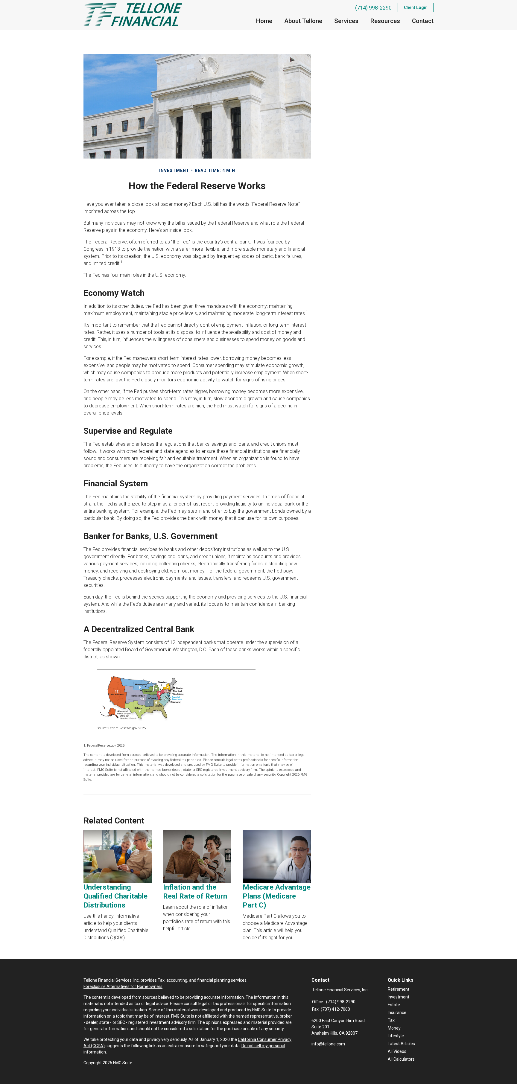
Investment (398, 997)
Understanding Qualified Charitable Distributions (115, 896)
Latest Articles (401, 1043)
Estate (394, 1004)
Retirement (398, 989)
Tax (391, 1020)
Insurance (397, 1012)
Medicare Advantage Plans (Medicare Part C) (277, 896)
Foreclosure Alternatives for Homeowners (122, 986)
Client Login (416, 7)
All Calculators (401, 1059)
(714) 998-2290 (373, 7)
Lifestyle (396, 1035)
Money (394, 1028)
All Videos (397, 1051)
